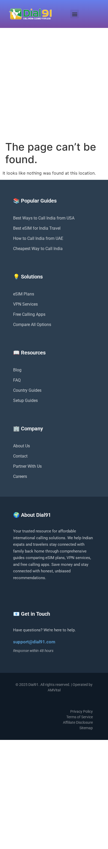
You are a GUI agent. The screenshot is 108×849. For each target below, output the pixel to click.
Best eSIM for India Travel (37, 228)
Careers (20, 476)
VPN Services (25, 304)
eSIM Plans (23, 294)
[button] (74, 14)
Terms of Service (79, 717)
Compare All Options (32, 324)
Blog (17, 369)
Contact (20, 456)
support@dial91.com (34, 641)
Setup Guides (25, 400)
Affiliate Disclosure (78, 722)
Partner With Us (27, 466)
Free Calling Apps (29, 314)
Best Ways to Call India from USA (43, 218)
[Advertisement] (54, 84)
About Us (21, 445)
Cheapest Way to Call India (38, 248)
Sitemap (86, 728)
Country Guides (27, 390)
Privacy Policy (81, 711)
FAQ (17, 380)
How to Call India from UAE (38, 238)
